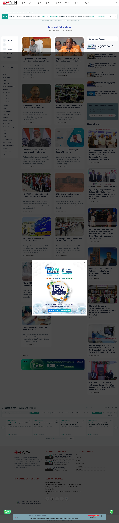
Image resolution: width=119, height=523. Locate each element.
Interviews (51, 3)
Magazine (80, 3)
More (89, 3)
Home (26, 3)
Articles (42, 3)
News (33, 3)
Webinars (9, 49)
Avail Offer (93, 517)
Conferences (10, 45)
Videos (60, 3)
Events (70, 3)
